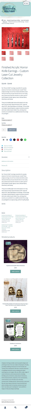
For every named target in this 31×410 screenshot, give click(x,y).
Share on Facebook (8, 147)
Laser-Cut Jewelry (25, 20)
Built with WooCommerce (8, 402)
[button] (27, 29)
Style (3, 118)
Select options (15, 271)
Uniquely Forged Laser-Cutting (13, 20)
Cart (24, 406)
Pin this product (8, 149)
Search (15, 407)
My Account (5, 407)
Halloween (5, 21)
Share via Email (7, 151)
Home (4, 20)
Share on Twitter (8, 145)
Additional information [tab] (7, 161)
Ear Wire (4, 123)
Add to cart (12, 129)
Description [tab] (4, 157)
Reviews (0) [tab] (4, 165)
